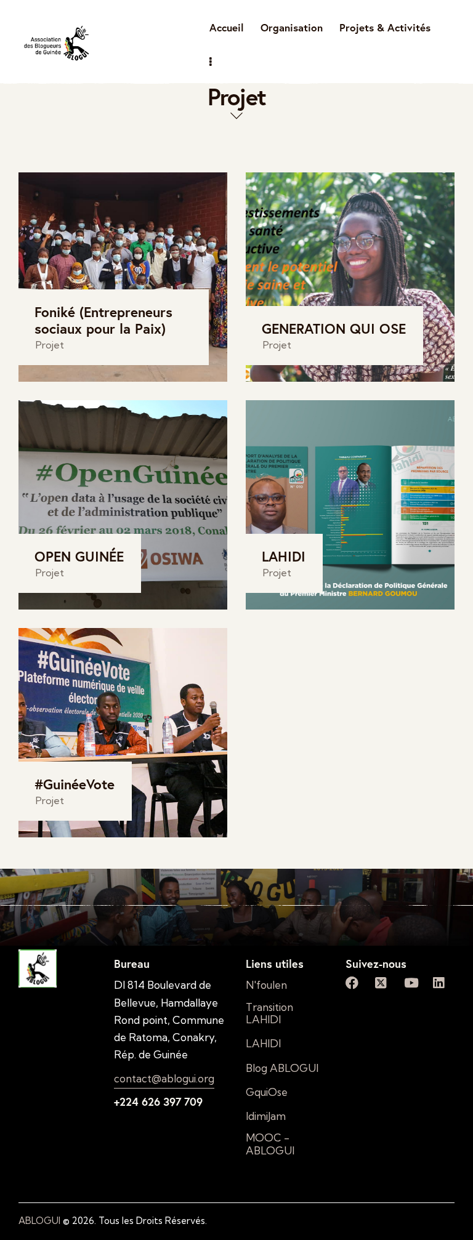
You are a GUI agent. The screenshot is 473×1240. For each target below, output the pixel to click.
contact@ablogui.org (164, 1078)
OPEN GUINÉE (79, 556)
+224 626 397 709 (158, 1101)
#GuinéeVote (74, 784)
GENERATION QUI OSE (334, 328)
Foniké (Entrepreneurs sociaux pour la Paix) (103, 320)
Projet (50, 345)
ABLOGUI (39, 1220)
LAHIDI (283, 556)
